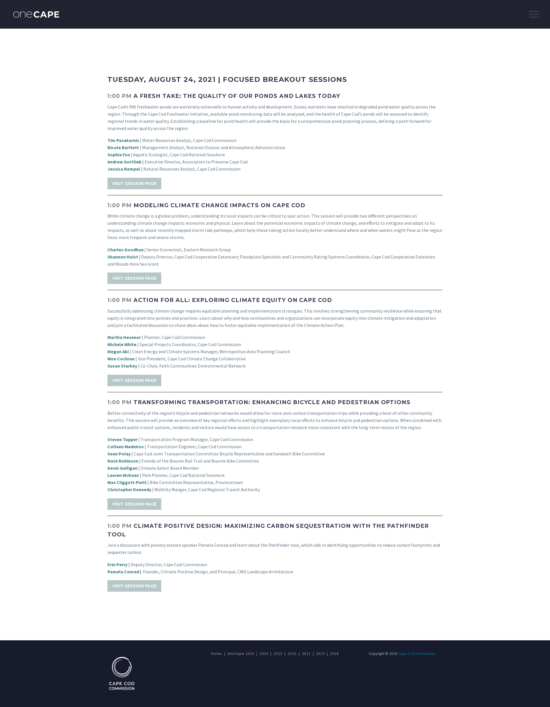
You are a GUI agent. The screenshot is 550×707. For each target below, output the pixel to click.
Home (216, 653)
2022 (292, 653)
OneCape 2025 (240, 653)
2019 (320, 653)
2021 (306, 653)
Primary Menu (534, 14)
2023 (278, 653)
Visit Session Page (134, 183)
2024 (264, 653)
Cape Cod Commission (416, 653)
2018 (334, 653)
